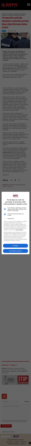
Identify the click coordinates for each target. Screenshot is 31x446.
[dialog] (15, 223)
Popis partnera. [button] (19, 230)
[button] (15, 218)
